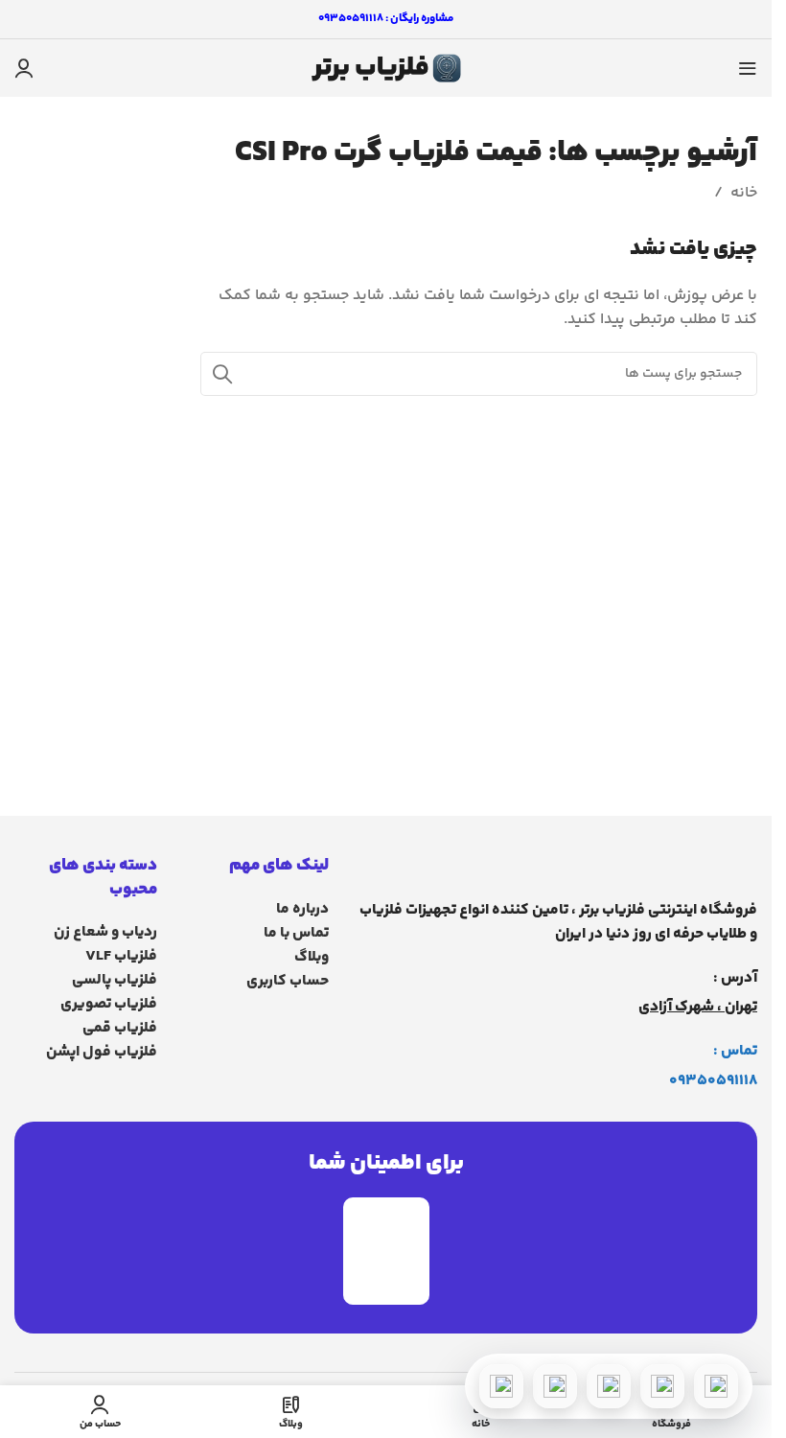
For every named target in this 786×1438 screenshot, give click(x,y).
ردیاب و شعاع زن (105, 932)
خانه (743, 193)
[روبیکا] (501, 1386)
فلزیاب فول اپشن (101, 1052)
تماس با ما (296, 933)
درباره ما (302, 909)
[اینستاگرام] (555, 1386)
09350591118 (713, 1081)
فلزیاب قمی (119, 1028)
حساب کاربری (287, 981)
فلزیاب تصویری (108, 1004)
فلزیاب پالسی (114, 980)
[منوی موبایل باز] (747, 68)
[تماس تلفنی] (716, 1386)
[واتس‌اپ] (662, 1386)
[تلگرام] (609, 1386)
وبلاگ (311, 957)
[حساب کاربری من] (24, 68)
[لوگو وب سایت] (386, 69)
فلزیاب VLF (121, 956)
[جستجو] (222, 374)
